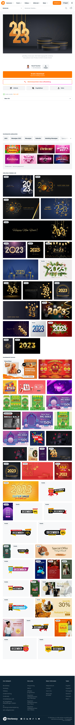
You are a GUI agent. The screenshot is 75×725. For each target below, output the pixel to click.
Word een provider (49, 693)
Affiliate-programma (31, 691)
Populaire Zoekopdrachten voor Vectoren (32, 695)
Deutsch (66, 693)
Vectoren (9, 3)
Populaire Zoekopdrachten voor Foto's (32, 701)
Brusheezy (6, 685)
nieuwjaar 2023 (16, 137)
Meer (44, 3)
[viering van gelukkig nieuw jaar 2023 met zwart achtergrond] (53, 185)
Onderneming (7, 693)
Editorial (36, 3)
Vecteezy (5, 687)
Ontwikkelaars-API (8, 698)
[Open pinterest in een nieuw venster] (30, 718)
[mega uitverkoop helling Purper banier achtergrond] (59, 386)
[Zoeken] (66, 8)
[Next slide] (68, 137)
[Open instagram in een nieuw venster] (24, 718)
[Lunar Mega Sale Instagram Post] (12, 420)
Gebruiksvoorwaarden (56, 718)
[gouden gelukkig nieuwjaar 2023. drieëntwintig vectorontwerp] (27, 345)
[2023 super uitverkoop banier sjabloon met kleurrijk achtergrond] (63, 470)
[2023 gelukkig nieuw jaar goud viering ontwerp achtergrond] (37, 290)
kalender (38, 137)
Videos (27, 3)
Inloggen (65, 3)
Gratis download (37, 74)
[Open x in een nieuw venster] (36, 718)
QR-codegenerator (8, 709)
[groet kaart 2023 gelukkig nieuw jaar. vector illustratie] (18, 185)
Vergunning (31, 685)
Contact (48, 687)
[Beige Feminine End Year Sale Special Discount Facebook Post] (53, 550)
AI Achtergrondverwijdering (10, 705)
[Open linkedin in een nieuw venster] (27, 718)
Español (66, 687)
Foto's (18, 3)
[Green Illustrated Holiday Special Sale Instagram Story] (35, 588)
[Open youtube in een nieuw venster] (39, 718)
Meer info (7, 98)
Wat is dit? (15, 94)
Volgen (46, 68)
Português (67, 690)
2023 (5, 137)
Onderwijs (6, 695)
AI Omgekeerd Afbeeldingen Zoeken (9, 701)
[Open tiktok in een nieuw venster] (33, 718)
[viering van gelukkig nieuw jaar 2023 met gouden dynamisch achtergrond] (21, 207)
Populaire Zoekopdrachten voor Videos (32, 707)
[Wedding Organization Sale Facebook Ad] (56, 588)
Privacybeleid (67, 718)
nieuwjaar (28, 137)
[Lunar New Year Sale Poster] (53, 568)
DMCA (29, 687)
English (66, 685)
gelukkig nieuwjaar (51, 137)
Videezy (5, 690)
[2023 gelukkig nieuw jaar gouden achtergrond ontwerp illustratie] (58, 249)
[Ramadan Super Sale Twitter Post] (20, 368)
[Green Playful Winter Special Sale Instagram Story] (7, 550)
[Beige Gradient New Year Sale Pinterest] (32, 453)
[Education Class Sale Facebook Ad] (53, 607)
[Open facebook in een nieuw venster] (21, 718)
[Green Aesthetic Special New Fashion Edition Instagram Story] (66, 568)
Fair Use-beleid (65, 719)
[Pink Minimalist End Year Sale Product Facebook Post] (13, 627)
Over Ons (49, 690)
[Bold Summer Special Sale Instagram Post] (63, 627)
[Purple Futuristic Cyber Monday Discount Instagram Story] (43, 453)
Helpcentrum (50, 685)
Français (67, 695)
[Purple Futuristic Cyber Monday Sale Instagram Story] (8, 511)
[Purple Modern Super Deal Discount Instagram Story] (40, 568)
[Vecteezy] (3, 3)
